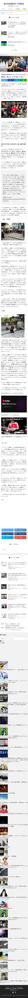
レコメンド (22, 567)
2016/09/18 (13, 597)
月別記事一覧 (8, 988)
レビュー (8, 987)
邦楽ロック (13, 599)
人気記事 (10, 568)
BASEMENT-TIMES (14, 4)
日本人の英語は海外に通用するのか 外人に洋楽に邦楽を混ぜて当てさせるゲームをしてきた (17, 575)
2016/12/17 (13, 567)
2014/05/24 (13, 607)
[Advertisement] (14, 516)
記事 (14, 568)
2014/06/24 (13, 588)
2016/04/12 (13, 617)
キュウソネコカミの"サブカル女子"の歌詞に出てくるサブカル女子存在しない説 (17, 564)
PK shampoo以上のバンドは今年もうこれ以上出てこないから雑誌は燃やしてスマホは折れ (17, 24)
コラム (18, 567)
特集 (14, 580)
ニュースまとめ (18, 987)
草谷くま (6, 69)
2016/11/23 (13, 578)
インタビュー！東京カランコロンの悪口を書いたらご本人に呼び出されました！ (17, 33)
